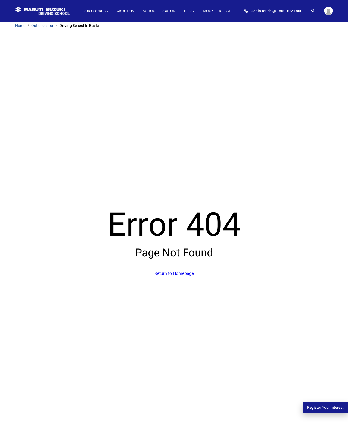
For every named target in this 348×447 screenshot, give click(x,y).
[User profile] (328, 11)
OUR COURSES (95, 11)
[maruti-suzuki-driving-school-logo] (42, 11)
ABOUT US (125, 11)
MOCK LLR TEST (217, 11)
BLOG (189, 11)
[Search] (313, 11)
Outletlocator (42, 25)
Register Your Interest (325, 407)
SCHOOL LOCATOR (159, 11)
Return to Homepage (174, 273)
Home (20, 25)
